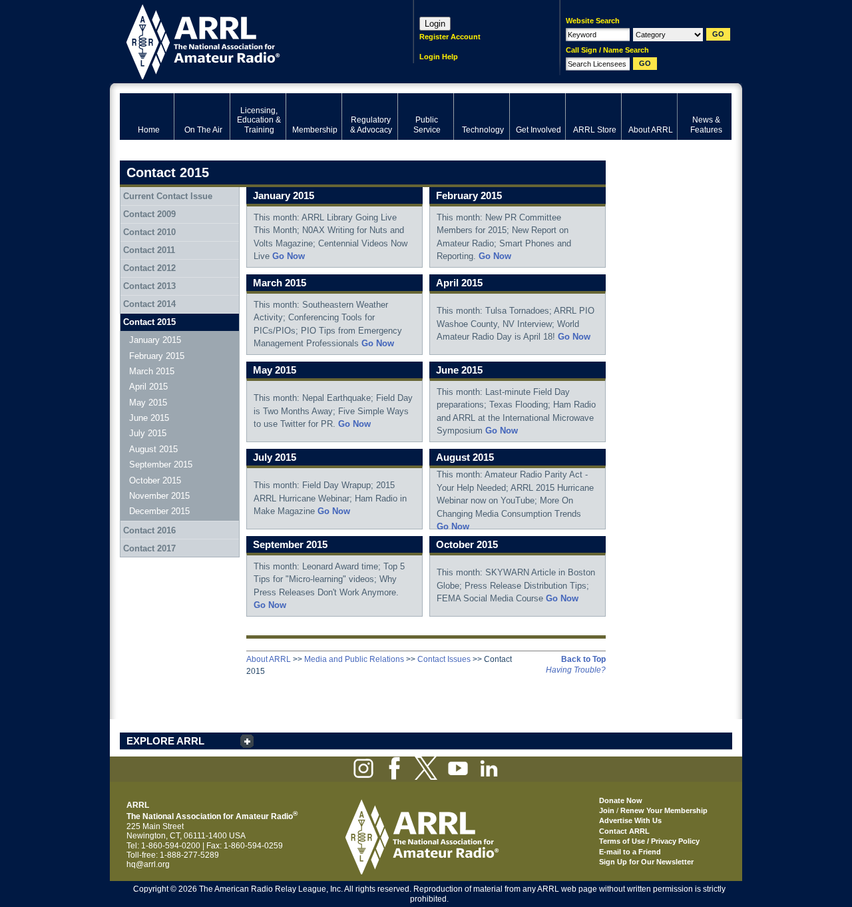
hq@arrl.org (148, 864)
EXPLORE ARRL (165, 741)
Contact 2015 (149, 322)
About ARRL (268, 659)
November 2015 (159, 496)
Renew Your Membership (664, 810)
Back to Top (583, 659)
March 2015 (151, 371)
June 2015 (149, 418)
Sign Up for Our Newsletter (646, 862)
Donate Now (620, 800)
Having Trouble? (576, 670)
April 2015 (148, 387)
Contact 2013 (149, 286)
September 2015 (160, 464)
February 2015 (156, 356)
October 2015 (155, 480)
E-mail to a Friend (630, 852)
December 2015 (159, 511)
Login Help (438, 57)
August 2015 (153, 449)
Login (435, 24)
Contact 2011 (149, 250)
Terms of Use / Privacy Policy (649, 841)
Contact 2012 (149, 268)
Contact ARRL (624, 831)
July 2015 (147, 433)
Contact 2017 (149, 548)
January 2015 (155, 340)
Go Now (288, 256)
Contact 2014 (149, 304)
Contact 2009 (149, 214)
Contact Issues (444, 659)
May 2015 (148, 403)
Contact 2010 (149, 232)
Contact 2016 (149, 530)
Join (606, 810)
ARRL (249, 40)
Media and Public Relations (354, 659)
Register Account (450, 37)
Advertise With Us (630, 820)
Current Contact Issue (167, 196)
